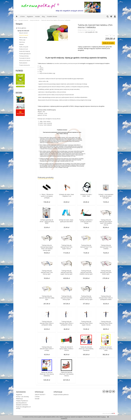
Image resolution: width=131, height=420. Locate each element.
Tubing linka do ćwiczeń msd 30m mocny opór (66, 297)
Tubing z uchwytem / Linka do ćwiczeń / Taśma (86, 221)
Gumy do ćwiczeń (23, 35)
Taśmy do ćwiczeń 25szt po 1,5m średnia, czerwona (86, 348)
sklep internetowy (106, 413)
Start (15, 20)
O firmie (22, 16)
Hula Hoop (22, 42)
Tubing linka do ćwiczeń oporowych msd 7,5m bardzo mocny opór (46, 247)
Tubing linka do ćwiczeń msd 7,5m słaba (86, 247)
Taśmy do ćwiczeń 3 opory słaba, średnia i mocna (66, 348)
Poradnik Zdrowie (52, 16)
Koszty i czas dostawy (22, 396)
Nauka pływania (23, 63)
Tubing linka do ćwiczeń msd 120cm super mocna (86, 323)
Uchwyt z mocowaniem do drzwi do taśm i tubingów (105, 196)
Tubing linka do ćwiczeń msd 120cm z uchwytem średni (106, 297)
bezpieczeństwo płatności (61, 394)
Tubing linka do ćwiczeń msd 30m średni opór (105, 272)
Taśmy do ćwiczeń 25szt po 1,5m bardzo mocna (66, 374)
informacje (58, 392)
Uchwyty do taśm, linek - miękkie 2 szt (66, 195)
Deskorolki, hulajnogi (24, 51)
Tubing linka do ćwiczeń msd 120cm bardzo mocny (105, 323)
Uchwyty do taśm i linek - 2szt (86, 195)
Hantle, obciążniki (23, 47)
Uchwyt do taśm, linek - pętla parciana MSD (66, 220)
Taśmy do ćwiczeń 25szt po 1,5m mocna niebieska (47, 374)
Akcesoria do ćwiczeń (24, 60)
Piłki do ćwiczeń (23, 37)
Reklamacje (19, 398)
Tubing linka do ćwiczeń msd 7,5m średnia (106, 247)
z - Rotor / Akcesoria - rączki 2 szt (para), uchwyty (47, 196)
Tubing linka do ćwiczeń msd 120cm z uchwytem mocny (66, 323)
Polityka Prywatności (22, 401)
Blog (43, 16)
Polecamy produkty (46, 177)
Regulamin (30, 16)
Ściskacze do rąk (23, 49)
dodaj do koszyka (108, 43)
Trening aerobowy (24, 56)
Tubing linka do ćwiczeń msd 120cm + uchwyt (47, 348)
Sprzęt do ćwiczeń (23, 30)
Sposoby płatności (21, 403)
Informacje (39, 392)
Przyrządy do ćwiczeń (24, 58)
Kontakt (37, 16)
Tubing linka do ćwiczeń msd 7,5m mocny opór (47, 272)
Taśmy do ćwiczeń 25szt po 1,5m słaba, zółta (105, 348)
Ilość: (106, 35)
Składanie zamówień (22, 405)
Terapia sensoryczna (24, 65)
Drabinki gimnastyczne (25, 53)
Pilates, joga (22, 40)
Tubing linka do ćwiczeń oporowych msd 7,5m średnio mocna (106, 222)
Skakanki (21, 44)
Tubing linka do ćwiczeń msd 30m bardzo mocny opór (86, 297)
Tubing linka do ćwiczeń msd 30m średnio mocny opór (86, 272)
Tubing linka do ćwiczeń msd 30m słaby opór (46, 297)
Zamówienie (21, 392)
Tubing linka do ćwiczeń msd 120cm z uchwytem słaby (47, 323)
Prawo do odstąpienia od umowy (23, 407)
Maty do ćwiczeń (23, 33)
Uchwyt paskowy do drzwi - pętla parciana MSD (47, 221)
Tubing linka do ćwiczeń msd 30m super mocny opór (66, 272)
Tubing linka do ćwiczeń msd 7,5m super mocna (66, 247)
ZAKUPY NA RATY (40, 394)
